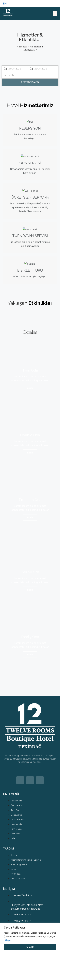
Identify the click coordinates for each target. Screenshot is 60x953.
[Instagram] (30, 780)
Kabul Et (30, 947)
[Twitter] (20, 780)
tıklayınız (8, 940)
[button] (55, 13)
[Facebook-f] (40, 780)
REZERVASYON (30, 82)
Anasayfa (22, 46)
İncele (30, 388)
